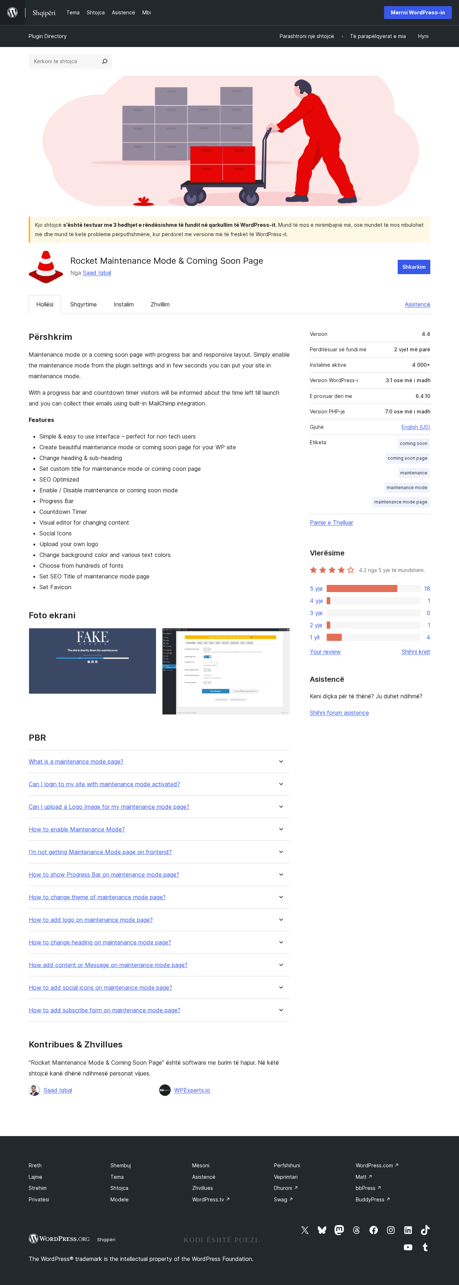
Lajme (35, 1177)
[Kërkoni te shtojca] (105, 61)
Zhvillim (160, 304)
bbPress (369, 1188)
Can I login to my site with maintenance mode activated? (104, 784)
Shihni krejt (416, 651)
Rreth (35, 1165)
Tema (117, 1177)
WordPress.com (377, 1165)
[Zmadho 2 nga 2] (280, 637)
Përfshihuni (287, 1165)
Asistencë (417, 304)
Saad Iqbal (97, 272)
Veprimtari (286, 1177)
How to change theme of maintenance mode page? (97, 897)
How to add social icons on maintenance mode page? (100, 987)
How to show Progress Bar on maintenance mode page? (104, 874)
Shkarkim (414, 267)
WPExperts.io (192, 1090)
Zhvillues (202, 1188)
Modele (119, 1199)
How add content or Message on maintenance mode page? (108, 965)
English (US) (416, 427)
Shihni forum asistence (339, 712)
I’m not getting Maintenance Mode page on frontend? (100, 852)
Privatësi (39, 1199)
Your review (325, 651)
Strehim (38, 1188)
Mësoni (200, 1165)
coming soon (413, 443)
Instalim (124, 304)
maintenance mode (407, 487)
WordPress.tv (211, 1199)
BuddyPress (373, 1199)
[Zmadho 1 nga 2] (146, 637)
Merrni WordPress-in (418, 12)
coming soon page (407, 458)
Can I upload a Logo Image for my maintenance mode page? (109, 806)
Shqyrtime (83, 304)
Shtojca (119, 1188)
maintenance (413, 472)
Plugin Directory (48, 36)
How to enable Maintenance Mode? (77, 829)
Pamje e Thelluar (331, 522)
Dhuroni (286, 1188)
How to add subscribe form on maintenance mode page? (104, 1010)
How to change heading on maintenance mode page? (100, 942)
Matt (364, 1177)
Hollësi (44, 304)
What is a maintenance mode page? (76, 761)
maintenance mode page (400, 502)
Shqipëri (106, 1239)
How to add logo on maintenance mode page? (91, 919)
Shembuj (120, 1165)
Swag (283, 1199)
